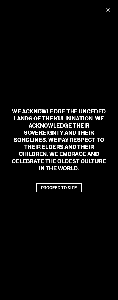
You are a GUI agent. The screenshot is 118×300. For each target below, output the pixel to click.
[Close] (108, 10)
